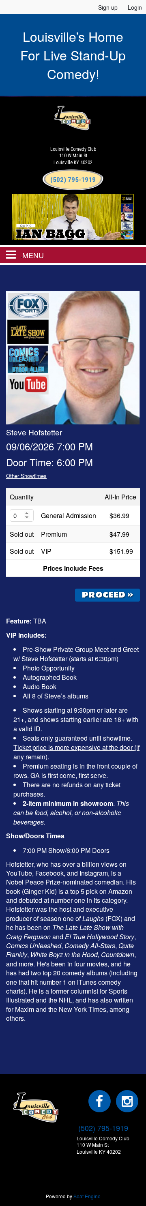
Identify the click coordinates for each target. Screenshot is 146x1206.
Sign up (108, 7)
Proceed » (107, 595)
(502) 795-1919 (103, 1127)
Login (135, 7)
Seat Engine (87, 1196)
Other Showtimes (26, 476)
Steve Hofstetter (34, 431)
